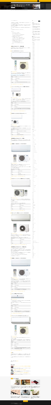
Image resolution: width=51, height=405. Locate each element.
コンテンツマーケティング (35, 152)
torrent (33, 38)
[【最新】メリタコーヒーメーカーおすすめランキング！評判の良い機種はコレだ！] (12, 373)
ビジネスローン (34, 167)
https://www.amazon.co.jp (14, 71)
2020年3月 (33, 123)
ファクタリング (34, 170)
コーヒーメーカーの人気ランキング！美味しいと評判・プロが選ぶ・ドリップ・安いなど (25, 387)
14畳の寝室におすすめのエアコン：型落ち (15, 36)
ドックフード (34, 159)
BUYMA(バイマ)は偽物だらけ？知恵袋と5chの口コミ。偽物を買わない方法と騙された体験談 (36, 32)
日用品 (33, 224)
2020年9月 (33, 115)
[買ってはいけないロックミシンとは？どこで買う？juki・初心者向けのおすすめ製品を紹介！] (12, 367)
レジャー (33, 188)
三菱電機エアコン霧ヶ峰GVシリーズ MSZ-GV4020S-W (17, 37)
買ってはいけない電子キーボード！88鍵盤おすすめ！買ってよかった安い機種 (15, 397)
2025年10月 (34, 44)
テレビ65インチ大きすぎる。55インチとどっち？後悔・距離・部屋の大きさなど (25, 397)
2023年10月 (34, 69)
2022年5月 (33, 87)
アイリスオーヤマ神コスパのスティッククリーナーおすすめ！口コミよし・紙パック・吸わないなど (15, 387)
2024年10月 (34, 55)
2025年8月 (33, 47)
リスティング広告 (34, 185)
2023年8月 (33, 72)
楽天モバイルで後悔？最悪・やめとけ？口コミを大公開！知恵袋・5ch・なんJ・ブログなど (35, 387)
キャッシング (34, 145)
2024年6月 (33, 58)
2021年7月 (33, 101)
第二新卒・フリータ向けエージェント (36, 242)
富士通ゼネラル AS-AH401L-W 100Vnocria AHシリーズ (17, 35)
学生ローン (33, 213)
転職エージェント (34, 253)
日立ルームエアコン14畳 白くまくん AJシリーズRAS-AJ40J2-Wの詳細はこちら (18, 244)
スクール (33, 156)
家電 (14, 7)
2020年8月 (33, 116)
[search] (39, 2)
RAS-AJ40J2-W (20, 234)
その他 (33, 138)
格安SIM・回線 (34, 231)
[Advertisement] (25, 14)
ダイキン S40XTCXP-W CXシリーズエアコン (16, 33)
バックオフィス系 (34, 160)
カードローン (34, 142)
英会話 (33, 246)
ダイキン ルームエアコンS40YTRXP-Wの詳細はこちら (16, 350)
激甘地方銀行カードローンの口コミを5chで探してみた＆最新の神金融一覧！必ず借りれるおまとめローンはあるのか (36, 27)
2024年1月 (33, 65)
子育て (33, 210)
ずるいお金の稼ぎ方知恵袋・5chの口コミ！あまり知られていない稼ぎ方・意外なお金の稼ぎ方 (36, 24)
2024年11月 (34, 54)
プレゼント (33, 174)
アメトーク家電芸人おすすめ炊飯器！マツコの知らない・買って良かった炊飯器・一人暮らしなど (35, 397)
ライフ (33, 184)
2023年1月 (33, 80)
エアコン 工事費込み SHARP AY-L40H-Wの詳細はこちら (16, 313)
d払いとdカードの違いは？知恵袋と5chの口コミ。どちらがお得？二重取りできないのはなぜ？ (36, 29)
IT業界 (33, 131)
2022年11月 (34, 83)
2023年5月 (33, 76)
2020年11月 (34, 112)
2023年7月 (33, 73)
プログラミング (34, 177)
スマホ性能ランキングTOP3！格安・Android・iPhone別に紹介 (20, 369)
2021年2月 (33, 108)
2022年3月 (33, 90)
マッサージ (33, 181)
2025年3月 (33, 51)
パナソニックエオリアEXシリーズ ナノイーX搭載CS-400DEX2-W (18, 34)
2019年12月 (34, 126)
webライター (34, 134)
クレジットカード (34, 149)
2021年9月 (33, 98)
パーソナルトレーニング (35, 163)
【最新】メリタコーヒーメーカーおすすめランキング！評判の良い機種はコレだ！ (21, 372)
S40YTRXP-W (14, 337)
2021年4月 (33, 105)
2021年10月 (34, 97)
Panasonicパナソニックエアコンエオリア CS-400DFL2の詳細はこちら (18, 210)
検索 (32, 20)
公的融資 (33, 202)
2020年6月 (33, 119)
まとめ (12, 43)
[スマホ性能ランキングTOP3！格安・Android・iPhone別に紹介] (12, 370)
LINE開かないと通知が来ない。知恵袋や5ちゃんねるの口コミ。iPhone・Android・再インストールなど (36, 34)
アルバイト (33, 141)
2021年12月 (34, 94)
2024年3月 (33, 62)
